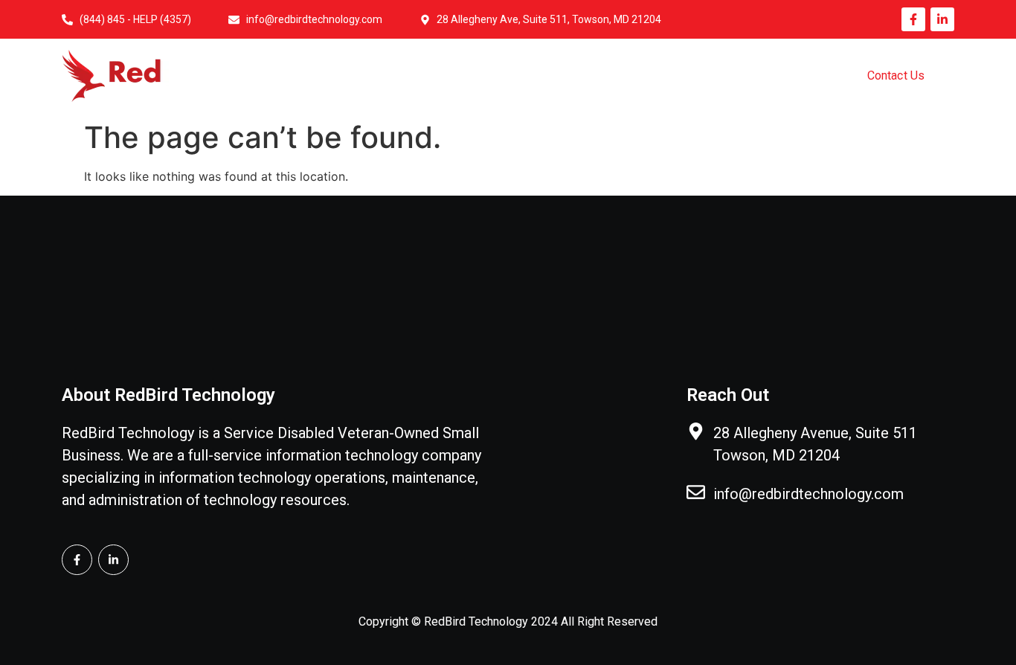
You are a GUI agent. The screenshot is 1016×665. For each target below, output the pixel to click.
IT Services (554, 76)
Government (663, 76)
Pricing (761, 76)
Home (369, 76)
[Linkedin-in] (942, 19)
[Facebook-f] (913, 19)
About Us (455, 76)
